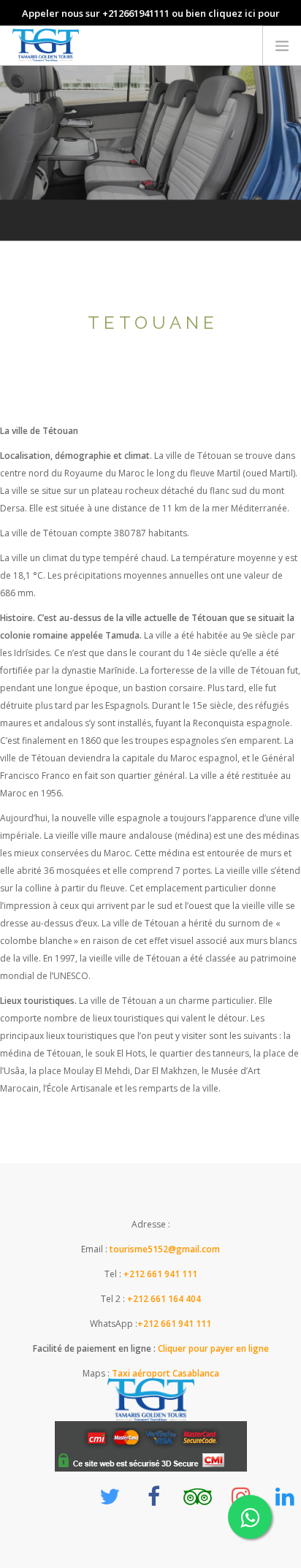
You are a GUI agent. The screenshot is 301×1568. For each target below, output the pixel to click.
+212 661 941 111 (160, 1274)
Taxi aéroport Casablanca (165, 1373)
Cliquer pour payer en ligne (212, 1348)
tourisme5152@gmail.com (165, 1249)
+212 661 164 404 (164, 1299)
